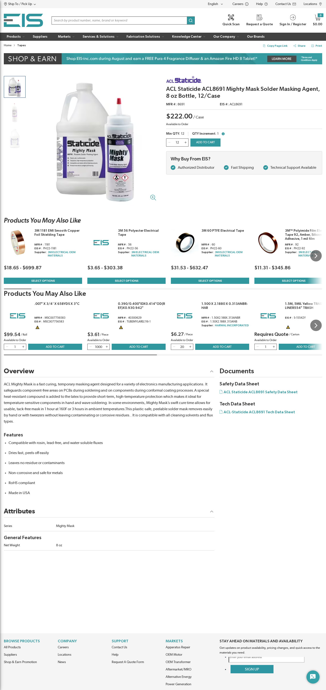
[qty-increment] (185, 142)
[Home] (23, 20)
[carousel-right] (316, 256)
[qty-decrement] (169, 142)
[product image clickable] (15, 87)
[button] (29, 4)
